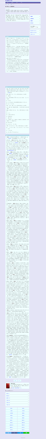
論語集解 (10, 153)
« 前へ (15, 380)
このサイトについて (33, 30)
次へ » (19, 380)
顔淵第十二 (23, 420)
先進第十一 (11, 420)
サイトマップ (33, 34)
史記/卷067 (16, 142)
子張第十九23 (8, 400)
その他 (21, 2)
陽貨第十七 (11, 427)
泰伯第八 (23, 415)
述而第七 (11, 415)
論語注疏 (9, 138)
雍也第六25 (7, 395)
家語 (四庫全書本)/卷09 (10, 150)
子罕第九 (11, 4)
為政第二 (23, 408)
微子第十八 (23, 427)
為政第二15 (7, 393)
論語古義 (10, 354)
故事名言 (12, 2)
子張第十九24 (8, 402)
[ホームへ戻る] (8, 0)
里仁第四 (23, 410)
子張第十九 (11, 429)
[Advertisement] (17, 29)
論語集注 (15, 159)
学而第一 (11, 408)
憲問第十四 (23, 422)
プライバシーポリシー (34, 32)
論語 (7, 2)
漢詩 (16, 2)
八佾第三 (11, 410)
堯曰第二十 (23, 429)
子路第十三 (11, 422)
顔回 (9, 92)
